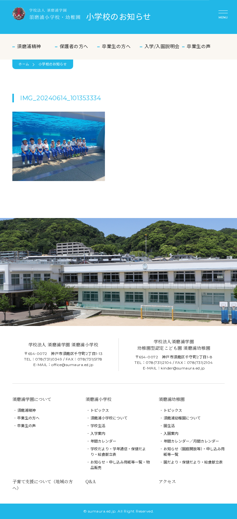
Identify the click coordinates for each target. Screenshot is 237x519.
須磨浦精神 (29, 46)
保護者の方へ (74, 46)
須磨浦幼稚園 (172, 399)
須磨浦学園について (31, 399)
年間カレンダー (103, 441)
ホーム (24, 64)
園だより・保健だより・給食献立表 (193, 462)
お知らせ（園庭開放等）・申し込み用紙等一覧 (194, 452)
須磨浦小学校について (108, 418)
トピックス (99, 410)
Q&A (90, 481)
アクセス (167, 481)
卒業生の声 (199, 46)
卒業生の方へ (116, 46)
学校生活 (97, 425)
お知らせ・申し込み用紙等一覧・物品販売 (120, 465)
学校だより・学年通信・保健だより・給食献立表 (118, 452)
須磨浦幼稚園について (182, 418)
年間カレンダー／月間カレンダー (191, 441)
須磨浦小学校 (98, 399)
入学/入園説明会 (162, 46)
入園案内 (171, 433)
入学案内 (97, 433)
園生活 (169, 425)
